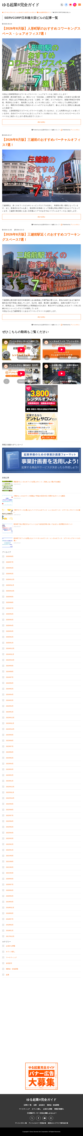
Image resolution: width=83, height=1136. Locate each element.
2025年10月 (10, 591)
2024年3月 (9, 700)
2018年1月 (9, 930)
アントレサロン (20, 1123)
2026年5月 (9, 573)
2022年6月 (9, 821)
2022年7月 (9, 815)
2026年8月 (9, 556)
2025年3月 (9, 631)
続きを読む (41, 122)
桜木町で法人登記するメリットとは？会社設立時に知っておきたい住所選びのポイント (43, 524)
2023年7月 (9, 746)
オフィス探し (10, 951)
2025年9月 (9, 597)
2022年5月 (9, 827)
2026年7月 (9, 562)
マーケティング (11, 957)
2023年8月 (9, 740)
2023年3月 (9, 769)
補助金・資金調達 (12, 969)
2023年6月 (9, 752)
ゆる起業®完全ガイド (20, 4)
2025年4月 (9, 625)
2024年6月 (9, 683)
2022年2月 (9, 844)
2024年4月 (9, 694)
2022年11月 (10, 792)
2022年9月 (9, 804)
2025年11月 (10, 585)
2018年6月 (9, 925)
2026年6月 (9, 568)
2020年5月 (9, 896)
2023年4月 (9, 763)
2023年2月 (9, 775)
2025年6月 (9, 614)
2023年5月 (9, 758)
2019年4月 (9, 902)
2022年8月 (9, 809)
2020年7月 (9, 884)
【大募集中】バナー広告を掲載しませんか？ (41, 1113)
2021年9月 (9, 856)
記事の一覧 (27, 1105)
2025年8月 (9, 602)
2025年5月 (9, 620)
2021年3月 (9, 873)
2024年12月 (10, 648)
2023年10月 (10, 729)
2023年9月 (9, 735)
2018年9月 (9, 913)
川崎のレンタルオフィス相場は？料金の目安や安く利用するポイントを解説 (39, 496)
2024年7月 (9, 677)
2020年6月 (9, 890)
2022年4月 (9, 833)
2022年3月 (9, 838)
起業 (7, 975)
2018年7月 (9, 919)
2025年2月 (9, 637)
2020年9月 (9, 879)
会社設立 (9, 963)
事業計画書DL (59, 1109)
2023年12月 (10, 717)
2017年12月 (10, 936)
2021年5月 (9, 867)
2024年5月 (9, 689)
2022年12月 (10, 787)
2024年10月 (10, 660)
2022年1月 (9, 850)
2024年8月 (9, 671)
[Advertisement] (41, 992)
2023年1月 (9, 781)
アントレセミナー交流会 (37, 1123)
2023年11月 (10, 723)
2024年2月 (9, 706)
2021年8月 (9, 861)
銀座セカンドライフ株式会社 (57, 1123)
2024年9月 (9, 666)
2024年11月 (10, 654)
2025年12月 (10, 579)
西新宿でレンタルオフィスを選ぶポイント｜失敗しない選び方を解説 (37, 482)
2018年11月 (10, 907)
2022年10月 (10, 798)
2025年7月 (9, 608)
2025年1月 (9, 643)
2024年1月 (9, 712)
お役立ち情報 (10, 946)
